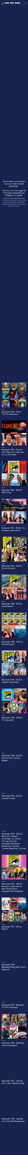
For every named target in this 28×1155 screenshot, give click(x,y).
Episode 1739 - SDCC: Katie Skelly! (12, 605)
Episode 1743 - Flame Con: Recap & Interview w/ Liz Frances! (13, 452)
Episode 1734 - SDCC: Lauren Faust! (12, 797)
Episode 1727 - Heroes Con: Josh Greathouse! (13, 1082)
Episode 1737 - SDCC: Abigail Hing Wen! (12, 681)
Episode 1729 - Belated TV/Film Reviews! (13, 1006)
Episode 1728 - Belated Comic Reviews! (13, 1044)
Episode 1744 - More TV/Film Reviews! (11, 413)
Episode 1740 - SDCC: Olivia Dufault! (12, 567)
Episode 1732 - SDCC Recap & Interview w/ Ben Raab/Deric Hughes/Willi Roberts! (12, 887)
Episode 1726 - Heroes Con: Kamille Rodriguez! (13, 1120)
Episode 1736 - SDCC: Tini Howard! (12, 718)
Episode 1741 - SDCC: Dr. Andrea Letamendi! (13, 529)
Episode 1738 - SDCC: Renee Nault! (12, 643)
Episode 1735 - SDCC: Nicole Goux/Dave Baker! (12, 758)
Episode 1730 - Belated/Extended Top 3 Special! (14, 967)
